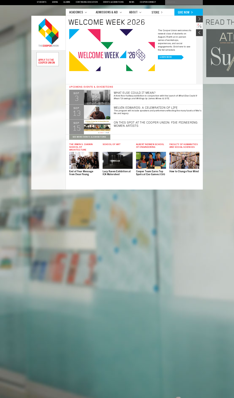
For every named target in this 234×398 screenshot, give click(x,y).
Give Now (184, 12)
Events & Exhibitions (113, 2)
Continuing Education (87, 2)
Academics (76, 12)
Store (155, 12)
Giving (55, 2)
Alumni (66, 2)
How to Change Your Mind (184, 172)
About (133, 12)
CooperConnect (148, 2)
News (131, 2)
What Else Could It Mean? (135, 93)
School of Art (112, 144)
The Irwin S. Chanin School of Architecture (81, 147)
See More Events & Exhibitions (89, 137)
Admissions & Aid (107, 12)
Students (42, 2)
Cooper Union (48, 33)
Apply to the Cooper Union (46, 61)
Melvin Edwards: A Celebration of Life (146, 107)
